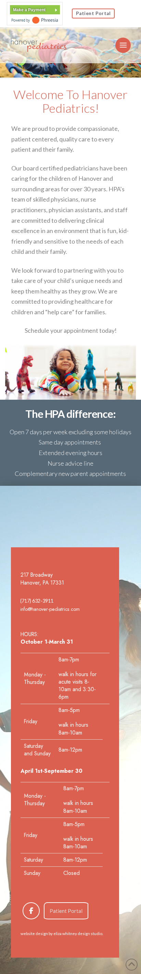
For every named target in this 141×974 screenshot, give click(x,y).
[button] (123, 45)
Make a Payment (29, 10)
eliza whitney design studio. (78, 933)
